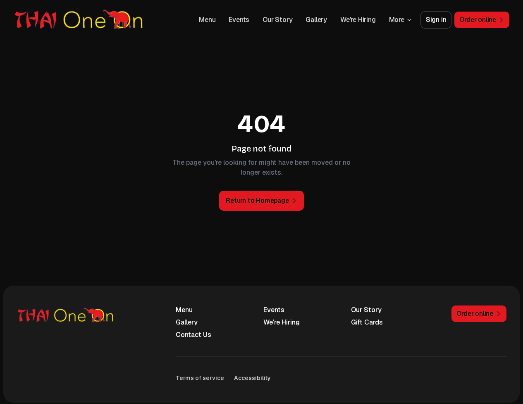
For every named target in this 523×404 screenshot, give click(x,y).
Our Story (277, 19)
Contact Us (193, 334)
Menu (207, 19)
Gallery (316, 19)
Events (239, 19)
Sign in (436, 19)
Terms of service (200, 378)
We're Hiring (358, 19)
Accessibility (252, 378)
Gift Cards (367, 322)
